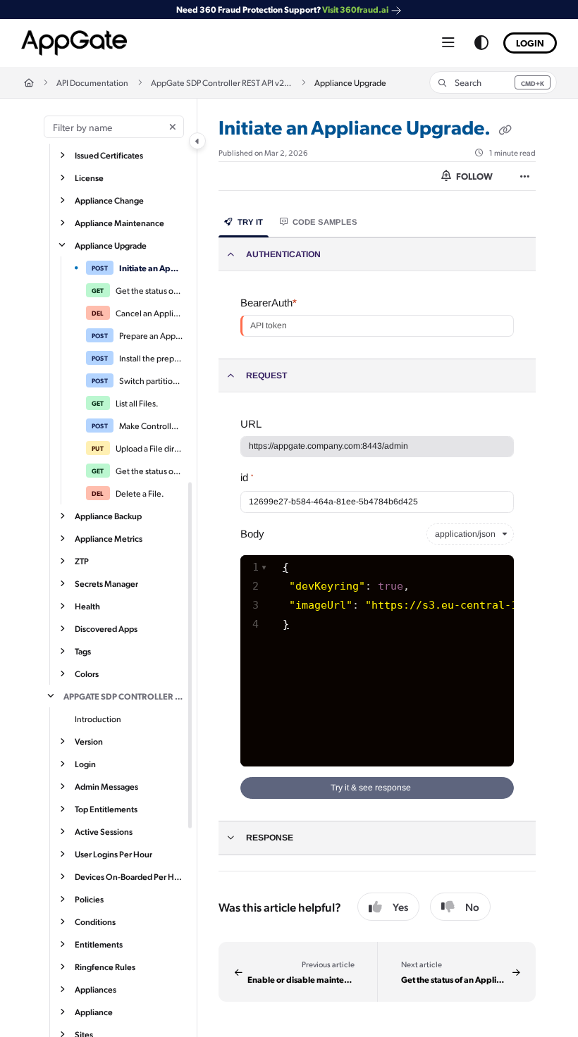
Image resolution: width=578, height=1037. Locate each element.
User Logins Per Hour (113, 853)
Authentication (283, 254)
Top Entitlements (106, 808)
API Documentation (92, 82)
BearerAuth (268, 303)
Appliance (94, 1011)
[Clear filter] (172, 127)
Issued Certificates (109, 155)
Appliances (95, 989)
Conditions (95, 921)
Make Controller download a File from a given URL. (151, 425)
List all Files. (137, 403)
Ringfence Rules (105, 966)
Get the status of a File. (149, 470)
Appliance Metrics (108, 538)
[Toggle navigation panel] (197, 140)
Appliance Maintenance (119, 222)
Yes (400, 907)
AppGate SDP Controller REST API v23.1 (221, 82)
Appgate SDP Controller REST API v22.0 (123, 696)
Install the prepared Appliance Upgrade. (151, 358)
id (246, 477)
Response (269, 838)
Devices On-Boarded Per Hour (129, 876)
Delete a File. (140, 493)
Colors (87, 673)
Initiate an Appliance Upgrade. (151, 267)
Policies (89, 899)
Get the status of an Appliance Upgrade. (149, 290)
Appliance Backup (108, 515)
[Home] (74, 43)
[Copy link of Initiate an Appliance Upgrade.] (504, 129)
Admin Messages (106, 786)
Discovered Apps (106, 628)
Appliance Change (109, 200)
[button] (493, 82)
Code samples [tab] (325, 222)
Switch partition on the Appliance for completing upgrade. (151, 380)
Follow (473, 176)
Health (87, 605)
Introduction (98, 718)
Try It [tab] (250, 222)
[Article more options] (524, 176)
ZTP (82, 560)
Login (530, 43)
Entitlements (99, 944)
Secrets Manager (106, 583)
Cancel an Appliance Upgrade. (149, 312)
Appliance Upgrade (111, 245)
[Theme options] (481, 43)
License (89, 177)
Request (266, 375)
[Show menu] (448, 43)
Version (89, 741)
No (472, 907)
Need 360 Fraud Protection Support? (282, 9)
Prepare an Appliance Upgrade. (151, 335)
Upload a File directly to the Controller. (149, 448)
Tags (83, 651)
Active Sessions (104, 831)
